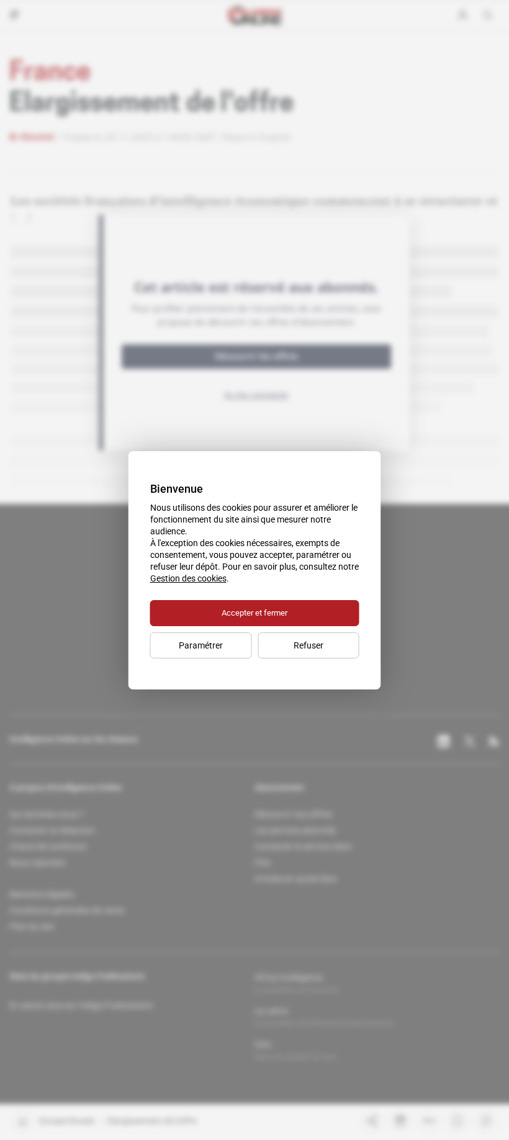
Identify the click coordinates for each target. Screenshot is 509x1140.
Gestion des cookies (188, 578)
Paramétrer (201, 645)
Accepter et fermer (254, 612)
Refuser (308, 645)
